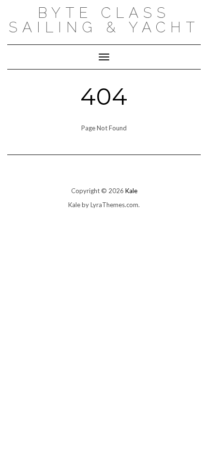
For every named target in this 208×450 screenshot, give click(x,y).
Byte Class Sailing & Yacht (104, 20)
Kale (131, 191)
